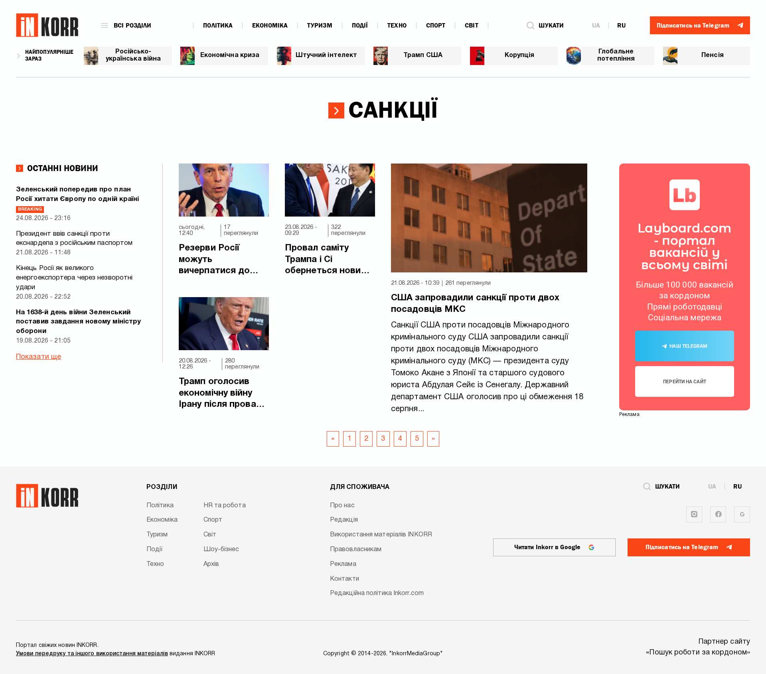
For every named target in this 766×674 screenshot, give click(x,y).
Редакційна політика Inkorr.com (377, 593)
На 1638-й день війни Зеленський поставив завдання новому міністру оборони (78, 322)
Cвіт (471, 26)
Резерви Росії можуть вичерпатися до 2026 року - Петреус (223, 260)
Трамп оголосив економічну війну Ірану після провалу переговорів (222, 394)
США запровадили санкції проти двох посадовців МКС (475, 303)
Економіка (270, 26)
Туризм (319, 26)
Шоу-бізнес (221, 549)
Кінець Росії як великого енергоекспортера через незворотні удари (74, 277)
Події (360, 26)
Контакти (344, 579)
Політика (218, 26)
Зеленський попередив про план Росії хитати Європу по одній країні (77, 199)
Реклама (343, 564)
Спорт (436, 26)
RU (621, 25)
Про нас (342, 505)
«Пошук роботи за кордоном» (698, 652)
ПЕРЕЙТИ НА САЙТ (684, 381)
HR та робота (224, 505)
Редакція (344, 520)
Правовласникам (355, 549)
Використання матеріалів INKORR (381, 535)
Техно (397, 26)
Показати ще (38, 357)
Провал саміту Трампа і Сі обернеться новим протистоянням (326, 260)
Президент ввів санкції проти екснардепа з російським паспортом (74, 238)
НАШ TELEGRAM (688, 346)
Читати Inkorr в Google (547, 547)
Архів (211, 564)
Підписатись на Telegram (682, 547)
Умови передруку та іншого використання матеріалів (92, 653)
